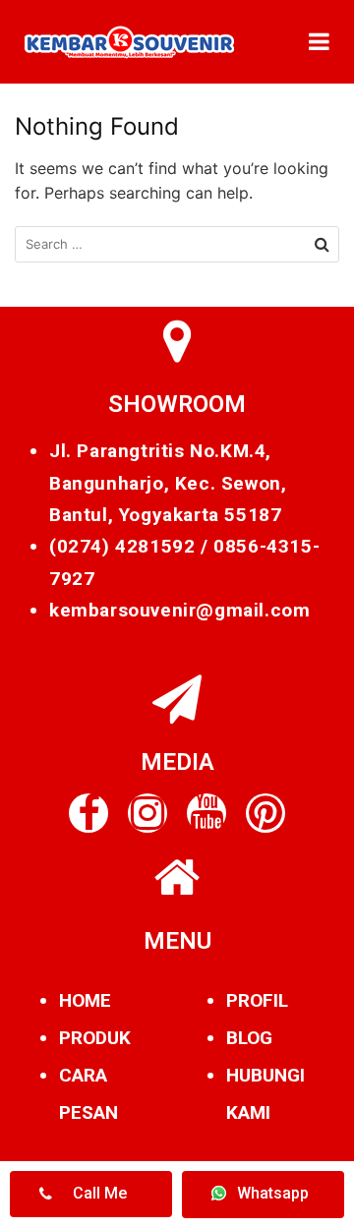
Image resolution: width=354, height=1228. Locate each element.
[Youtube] (206, 813)
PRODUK (95, 1037)
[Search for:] (177, 244)
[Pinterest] (265, 813)
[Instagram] (147, 813)
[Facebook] (88, 813)
